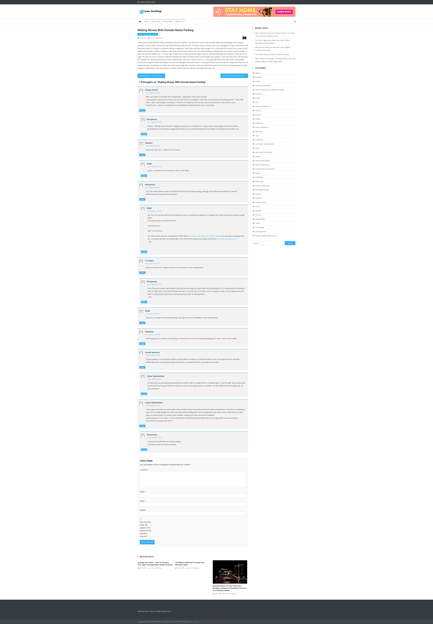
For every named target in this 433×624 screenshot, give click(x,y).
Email (142, 501)
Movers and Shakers (262, 161)
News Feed (156, 21)
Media (257, 156)
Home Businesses (261, 127)
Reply (142, 110)
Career (257, 81)
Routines (258, 198)
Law (256, 135)
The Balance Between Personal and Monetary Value (189, 564)
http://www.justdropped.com (226, 239)
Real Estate (259, 181)
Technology (259, 227)
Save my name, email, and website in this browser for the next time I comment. (145, 529)
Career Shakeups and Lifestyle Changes (269, 90)
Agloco (257, 73)
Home (146, 21)
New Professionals (262, 165)
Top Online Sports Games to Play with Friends (272, 54)
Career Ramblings (156, 38)
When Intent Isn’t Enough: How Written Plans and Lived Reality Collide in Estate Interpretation (275, 60)
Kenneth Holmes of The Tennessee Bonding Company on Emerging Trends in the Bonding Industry (229, 588)
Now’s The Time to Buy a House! (234, 76)
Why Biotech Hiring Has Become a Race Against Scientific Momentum (272, 48)
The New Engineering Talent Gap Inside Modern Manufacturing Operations (272, 41)
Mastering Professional (263, 152)
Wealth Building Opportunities (148, 34)
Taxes (257, 223)
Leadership (259, 140)
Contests (258, 94)
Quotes (258, 173)
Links (257, 148)
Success (258, 215)
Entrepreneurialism (262, 106)
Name (143, 492)
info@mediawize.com (163, 611)
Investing (258, 131)
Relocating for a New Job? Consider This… (152, 76)
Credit (257, 98)
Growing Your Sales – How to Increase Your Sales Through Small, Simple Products (155, 564)
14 (244, 38)
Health (257, 119)
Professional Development (265, 169)
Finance (258, 110)
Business (258, 77)
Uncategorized (260, 231)
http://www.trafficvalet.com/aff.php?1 (201, 236)
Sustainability (260, 219)
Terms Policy (167, 21)
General (258, 115)
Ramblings (259, 177)
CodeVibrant (195, 622)
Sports (257, 206)
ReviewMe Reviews (262, 190)
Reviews (258, 194)
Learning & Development (264, 144)
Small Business (260, 202)
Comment (144, 470)
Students (258, 211)
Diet (256, 102)
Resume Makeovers (262, 186)
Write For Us (180, 21)
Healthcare (259, 123)
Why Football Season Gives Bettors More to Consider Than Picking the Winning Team (274, 34)
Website (143, 510)
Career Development (263, 85)
